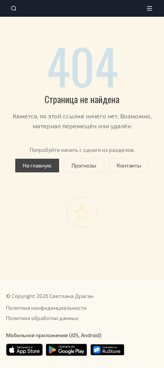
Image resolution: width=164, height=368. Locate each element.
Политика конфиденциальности (46, 307)
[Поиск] (13, 8)
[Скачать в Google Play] (66, 350)
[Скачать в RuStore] (107, 350)
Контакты (129, 165)
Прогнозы (84, 165)
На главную (37, 165)
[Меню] (149, 8)
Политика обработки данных (42, 318)
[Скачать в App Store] (24, 350)
